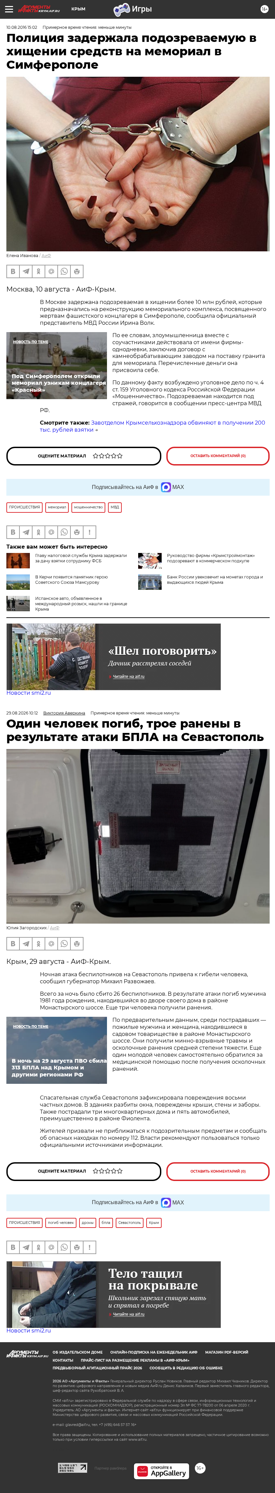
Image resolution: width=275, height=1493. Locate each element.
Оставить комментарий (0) (218, 456)
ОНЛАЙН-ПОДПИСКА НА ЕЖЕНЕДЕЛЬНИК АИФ (154, 1352)
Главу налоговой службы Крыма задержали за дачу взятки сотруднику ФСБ (81, 558)
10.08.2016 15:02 (21, 27)
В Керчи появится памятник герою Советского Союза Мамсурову (71, 579)
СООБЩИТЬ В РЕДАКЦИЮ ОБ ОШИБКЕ (186, 1368)
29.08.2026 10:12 (22, 713)
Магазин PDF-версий (226, 1352)
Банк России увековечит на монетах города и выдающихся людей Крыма (215, 579)
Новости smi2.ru (28, 693)
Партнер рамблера (110, 1468)
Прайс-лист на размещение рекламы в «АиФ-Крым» (135, 1360)
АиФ (46, 255)
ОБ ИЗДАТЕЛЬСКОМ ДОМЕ (78, 1352)
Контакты (63, 1360)
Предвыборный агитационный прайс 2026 (97, 1368)
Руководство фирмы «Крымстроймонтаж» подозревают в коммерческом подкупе (211, 558)
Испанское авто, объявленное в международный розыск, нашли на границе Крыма (81, 604)
